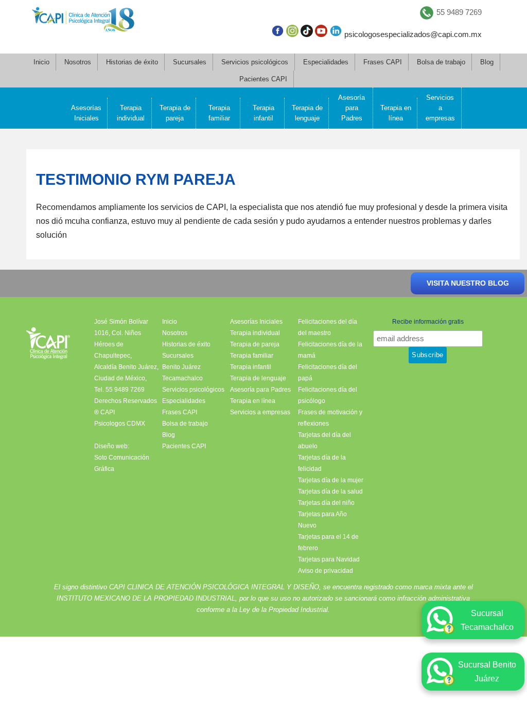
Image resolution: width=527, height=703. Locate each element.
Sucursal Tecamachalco (487, 620)
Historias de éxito (132, 62)
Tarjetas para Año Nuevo (322, 520)
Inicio (41, 62)
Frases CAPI (382, 62)
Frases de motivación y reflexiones (330, 418)
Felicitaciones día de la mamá (330, 350)
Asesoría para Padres (351, 108)
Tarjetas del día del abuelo (324, 440)
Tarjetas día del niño (326, 502)
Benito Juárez (181, 367)
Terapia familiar (219, 113)
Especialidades (325, 62)
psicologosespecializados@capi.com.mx (413, 34)
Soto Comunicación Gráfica (121, 463)
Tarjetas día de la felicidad (322, 463)
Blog (487, 62)
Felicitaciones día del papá (327, 372)
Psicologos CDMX (119, 423)
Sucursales (189, 62)
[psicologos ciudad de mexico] (83, 21)
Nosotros (77, 62)
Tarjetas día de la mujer (330, 480)
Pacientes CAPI (263, 79)
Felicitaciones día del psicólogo (327, 395)
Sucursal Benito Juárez (487, 671)
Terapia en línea (395, 113)
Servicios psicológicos (254, 62)
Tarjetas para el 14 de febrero (328, 542)
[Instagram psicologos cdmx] (292, 33)
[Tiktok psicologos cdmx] (307, 33)
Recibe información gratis (428, 321)
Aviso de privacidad (325, 570)
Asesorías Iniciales (86, 113)
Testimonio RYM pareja (136, 179)
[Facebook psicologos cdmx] (277, 33)
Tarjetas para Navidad (329, 559)
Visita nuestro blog (468, 283)
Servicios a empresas (440, 108)
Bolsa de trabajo (441, 62)
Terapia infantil (263, 113)
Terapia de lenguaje (307, 113)
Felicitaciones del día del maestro (327, 327)
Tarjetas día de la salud (330, 491)
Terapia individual (131, 113)
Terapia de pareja (175, 113)
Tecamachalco (182, 378)
